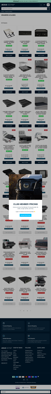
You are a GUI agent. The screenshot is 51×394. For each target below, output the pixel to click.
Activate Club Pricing (25, 215)
